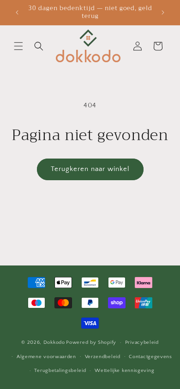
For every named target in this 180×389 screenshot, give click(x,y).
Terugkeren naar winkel (90, 169)
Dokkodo (54, 342)
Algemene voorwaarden (46, 357)
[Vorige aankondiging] (17, 12)
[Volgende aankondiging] (163, 12)
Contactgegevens (150, 357)
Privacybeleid (142, 342)
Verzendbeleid (102, 357)
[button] (18, 46)
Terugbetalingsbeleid (60, 370)
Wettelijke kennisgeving (124, 370)
